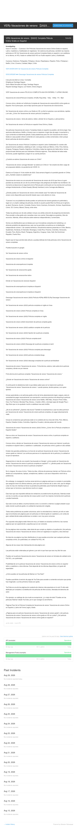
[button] (63, 25)
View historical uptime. (66, 636)
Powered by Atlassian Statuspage (63, 824)
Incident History (9, 824)
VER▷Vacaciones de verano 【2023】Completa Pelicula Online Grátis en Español (29, 39)
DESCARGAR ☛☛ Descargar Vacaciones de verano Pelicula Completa (30, 74)
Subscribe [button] (68, 38)
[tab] (7, 643)
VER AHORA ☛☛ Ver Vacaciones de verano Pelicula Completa (27, 69)
